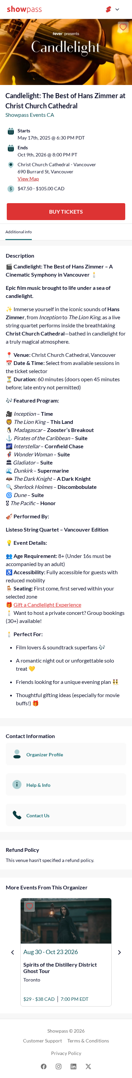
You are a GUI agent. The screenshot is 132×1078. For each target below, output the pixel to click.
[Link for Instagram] (58, 1066)
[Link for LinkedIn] (73, 1066)
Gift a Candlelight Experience (47, 604)
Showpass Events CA (29, 114)
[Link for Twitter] (88, 1066)
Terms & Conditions (88, 1040)
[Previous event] (12, 952)
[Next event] (119, 952)
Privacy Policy (66, 1053)
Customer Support (42, 1040)
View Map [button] (28, 178)
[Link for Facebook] (43, 1066)
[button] (18, 234)
